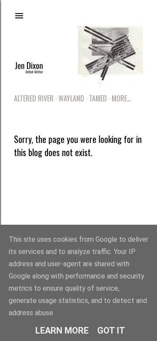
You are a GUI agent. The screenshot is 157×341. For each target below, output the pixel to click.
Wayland (71, 98)
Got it (111, 330)
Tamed (98, 98)
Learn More (62, 330)
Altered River (34, 98)
